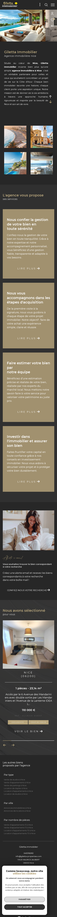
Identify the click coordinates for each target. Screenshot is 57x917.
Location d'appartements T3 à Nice (19, 828)
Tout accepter (24, 907)
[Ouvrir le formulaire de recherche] (46, 4)
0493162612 (28, 847)
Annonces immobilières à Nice (17, 802)
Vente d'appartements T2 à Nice (18, 819)
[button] (13, 739)
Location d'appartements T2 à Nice (19, 825)
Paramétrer (24, 899)
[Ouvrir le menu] (53, 5)
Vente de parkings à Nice (15, 780)
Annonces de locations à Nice (17, 805)
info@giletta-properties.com (29, 851)
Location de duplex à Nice (15, 783)
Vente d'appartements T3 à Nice (18, 822)
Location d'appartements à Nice (18, 785)
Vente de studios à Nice (14, 774)
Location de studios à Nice (16, 788)
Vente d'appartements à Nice (17, 777)
